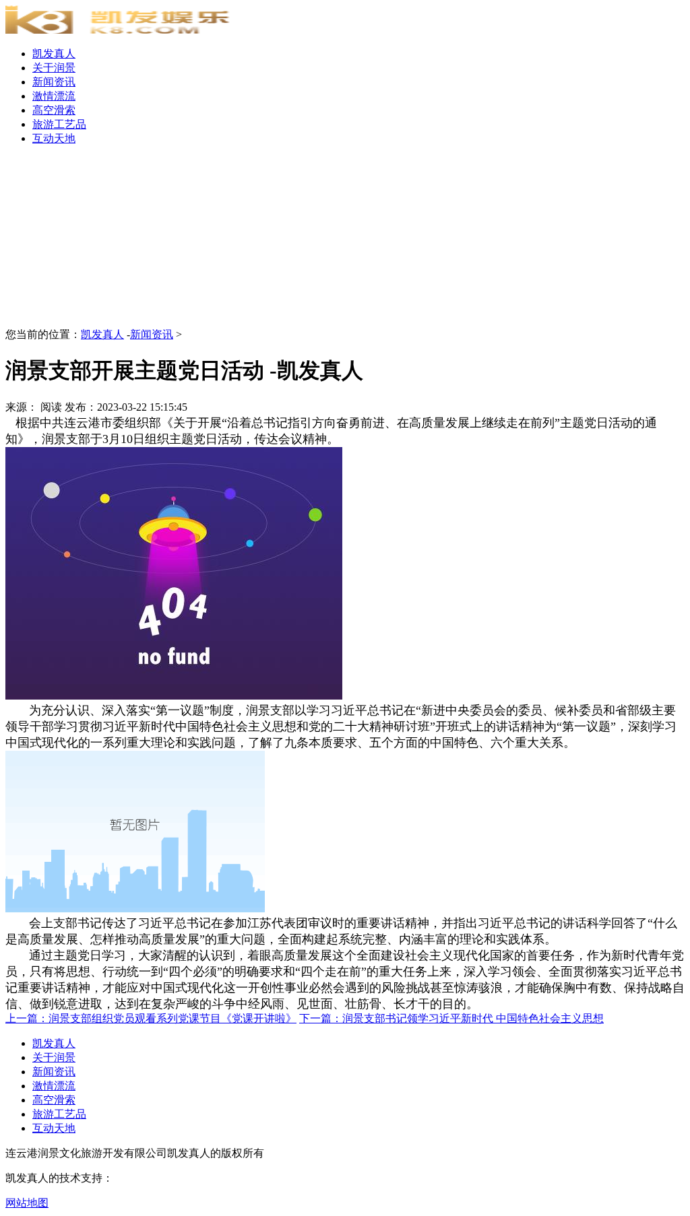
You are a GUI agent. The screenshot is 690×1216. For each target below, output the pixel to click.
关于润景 (53, 67)
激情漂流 (53, 96)
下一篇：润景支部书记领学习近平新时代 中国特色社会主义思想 (451, 1018)
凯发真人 (53, 53)
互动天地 (53, 138)
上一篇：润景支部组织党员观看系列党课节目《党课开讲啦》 (150, 1018)
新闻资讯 (53, 82)
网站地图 (27, 1203)
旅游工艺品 (59, 124)
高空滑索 (53, 110)
